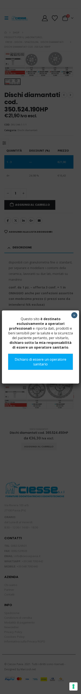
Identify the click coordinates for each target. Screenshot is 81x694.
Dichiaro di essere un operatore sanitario (40, 362)
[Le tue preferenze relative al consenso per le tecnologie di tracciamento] (73, 686)
